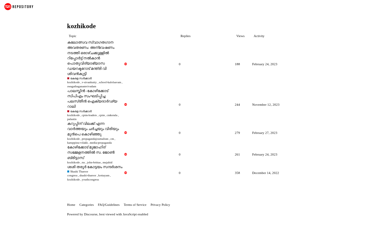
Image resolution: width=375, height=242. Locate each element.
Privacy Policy (160, 204)
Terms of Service (135, 204)
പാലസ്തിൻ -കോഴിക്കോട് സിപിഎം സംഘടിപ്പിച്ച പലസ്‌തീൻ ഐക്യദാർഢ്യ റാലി (92, 99)
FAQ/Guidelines (109, 204)
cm (112, 138)
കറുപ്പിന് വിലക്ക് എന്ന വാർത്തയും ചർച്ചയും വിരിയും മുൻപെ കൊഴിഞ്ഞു (93, 129)
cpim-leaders (89, 115)
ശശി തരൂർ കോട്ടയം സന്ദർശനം (94, 167)
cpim (102, 115)
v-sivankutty (89, 82)
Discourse (90, 214)
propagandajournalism (95, 138)
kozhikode (73, 82)
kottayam (103, 175)
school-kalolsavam (110, 82)
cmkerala (112, 115)
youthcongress (90, 179)
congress (72, 175)
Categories (86, 204)
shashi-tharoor (87, 175)
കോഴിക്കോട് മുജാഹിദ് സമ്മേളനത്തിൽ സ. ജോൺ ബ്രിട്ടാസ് (91, 152)
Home (71, 204)
